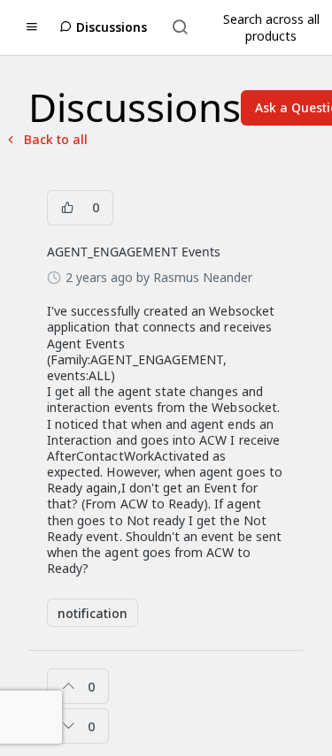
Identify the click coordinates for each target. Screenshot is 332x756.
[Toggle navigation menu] (32, 27)
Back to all (46, 139)
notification (92, 613)
